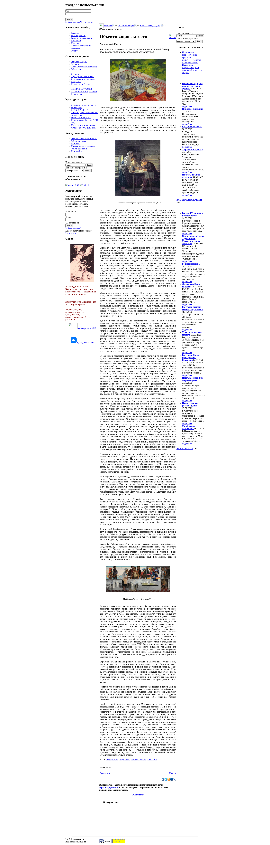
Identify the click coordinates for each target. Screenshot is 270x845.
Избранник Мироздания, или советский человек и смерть (192, 69)
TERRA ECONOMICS (82, 89)
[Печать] (172, 35)
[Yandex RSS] (72, 184)
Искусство (76, 81)
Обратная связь (78, 141)
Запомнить (74, 223)
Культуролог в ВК (85, 342)
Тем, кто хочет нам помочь (84, 138)
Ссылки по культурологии (83, 105)
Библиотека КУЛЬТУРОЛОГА (79, 108)
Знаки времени (78, 35)
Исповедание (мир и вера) (83, 79)
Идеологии (125, 759)
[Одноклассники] (168, 779)
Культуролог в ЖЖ (87, 328)
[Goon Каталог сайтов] (105, 842)
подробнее (187, 106)
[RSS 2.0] (84, 184)
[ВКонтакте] (162, 779)
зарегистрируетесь (108, 787)
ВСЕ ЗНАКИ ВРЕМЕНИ (189, 200)
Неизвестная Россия (80, 84)
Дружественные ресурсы (83, 146)
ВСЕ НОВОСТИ (184, 448)
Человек (75, 64)
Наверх (172, 773)
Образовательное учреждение (119, 840)
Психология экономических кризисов (189, 55)
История (75, 74)
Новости (75, 43)
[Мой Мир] (171, 779)
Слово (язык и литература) (84, 66)
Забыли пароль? (73, 22)
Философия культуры (150, 25)
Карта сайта (76, 151)
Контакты (75, 143)
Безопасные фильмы (81, 117)
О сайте (76, 51)
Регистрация (87, 22)
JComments (138, 794)
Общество (76, 69)
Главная (75, 33)
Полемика (76, 40)
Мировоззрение (138, 759)
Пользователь (71, 211)
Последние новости (188, 207)
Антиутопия (112, 759)
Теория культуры (79, 61)
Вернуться (105, 773)
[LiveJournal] (174, 779)
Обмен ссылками (79, 148)
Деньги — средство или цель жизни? (191, 61)
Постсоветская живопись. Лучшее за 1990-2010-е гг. (83, 126)
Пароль (68, 217)
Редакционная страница (82, 38)
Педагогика (76, 94)
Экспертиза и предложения (84, 91)
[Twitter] (165, 779)
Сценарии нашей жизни (82, 76)
